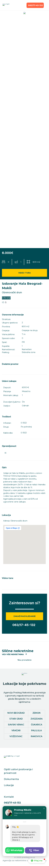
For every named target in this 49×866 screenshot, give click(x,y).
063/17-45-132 (12, 802)
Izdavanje (6, 298)
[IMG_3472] (24, 13)
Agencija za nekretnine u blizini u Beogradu (24, 860)
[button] (14, 654)
